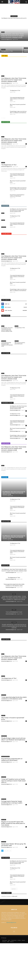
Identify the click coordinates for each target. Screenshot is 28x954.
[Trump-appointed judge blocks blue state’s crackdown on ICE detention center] (5, 99)
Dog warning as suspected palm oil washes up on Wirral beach (11, 759)
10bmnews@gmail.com (11, 922)
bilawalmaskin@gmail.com (6, 83)
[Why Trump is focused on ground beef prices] (5, 106)
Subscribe (25, 310)
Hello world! (14, 896)
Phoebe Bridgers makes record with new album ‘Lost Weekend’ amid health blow (13, 739)
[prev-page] (2, 118)
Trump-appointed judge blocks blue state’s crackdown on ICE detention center (17, 99)
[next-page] (4, 118)
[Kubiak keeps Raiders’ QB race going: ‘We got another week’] (14, 836)
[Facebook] (14, 931)
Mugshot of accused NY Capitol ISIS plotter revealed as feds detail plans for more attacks (13, 823)
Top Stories (4, 227)
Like (26, 303)
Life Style (3, 49)
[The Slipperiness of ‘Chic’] (11, 47)
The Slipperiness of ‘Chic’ (15, 90)
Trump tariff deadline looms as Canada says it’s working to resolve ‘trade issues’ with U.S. (13, 780)
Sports (3, 32)
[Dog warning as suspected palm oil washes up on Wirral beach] (5, 196)
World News (4, 799)
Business (3, 715)
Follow (25, 307)
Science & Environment (5, 756)
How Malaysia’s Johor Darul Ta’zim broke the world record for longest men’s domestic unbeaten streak (13, 79)
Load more (14, 888)
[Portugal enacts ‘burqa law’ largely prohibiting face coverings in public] (14, 793)
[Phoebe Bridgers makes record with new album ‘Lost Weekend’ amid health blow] (5, 113)
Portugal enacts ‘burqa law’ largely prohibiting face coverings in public (11, 802)
